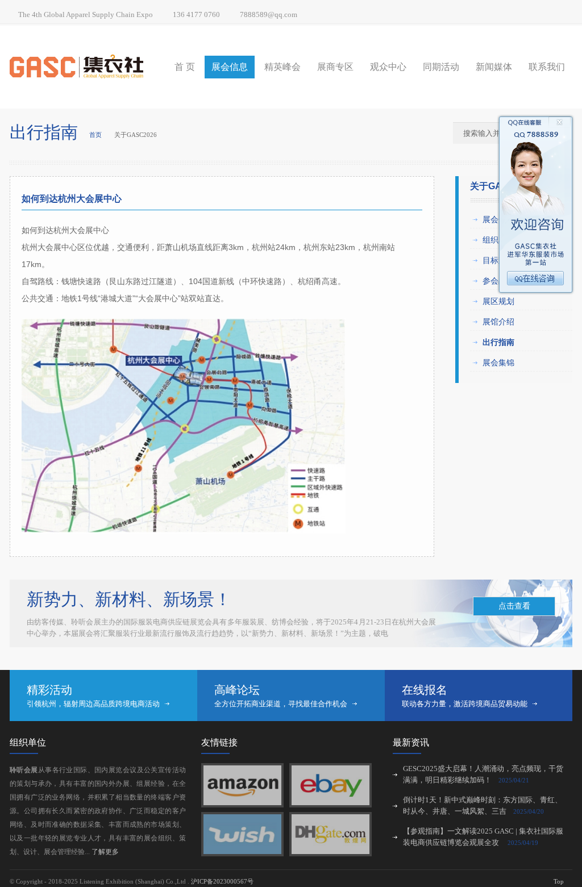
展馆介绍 (498, 321)
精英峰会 (282, 67)
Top (559, 881)
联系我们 (547, 67)
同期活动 (441, 67)
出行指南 (498, 342)
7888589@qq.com (268, 14)
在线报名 (424, 690)
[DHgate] (330, 851)
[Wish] (242, 851)
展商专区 (335, 67)
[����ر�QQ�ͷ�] (536, 125)
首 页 (184, 67)
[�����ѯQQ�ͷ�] (536, 293)
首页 (95, 134)
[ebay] (330, 802)
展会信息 (229, 67)
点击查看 (514, 606)
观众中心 (388, 67)
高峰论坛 (237, 690)
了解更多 (105, 852)
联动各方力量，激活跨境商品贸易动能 (464, 703)
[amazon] (242, 802)
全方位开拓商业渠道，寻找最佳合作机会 (280, 703)
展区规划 (498, 301)
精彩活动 (49, 690)
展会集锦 (498, 362)
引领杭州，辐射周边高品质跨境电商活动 (93, 703)
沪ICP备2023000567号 (222, 881)
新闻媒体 (494, 67)
